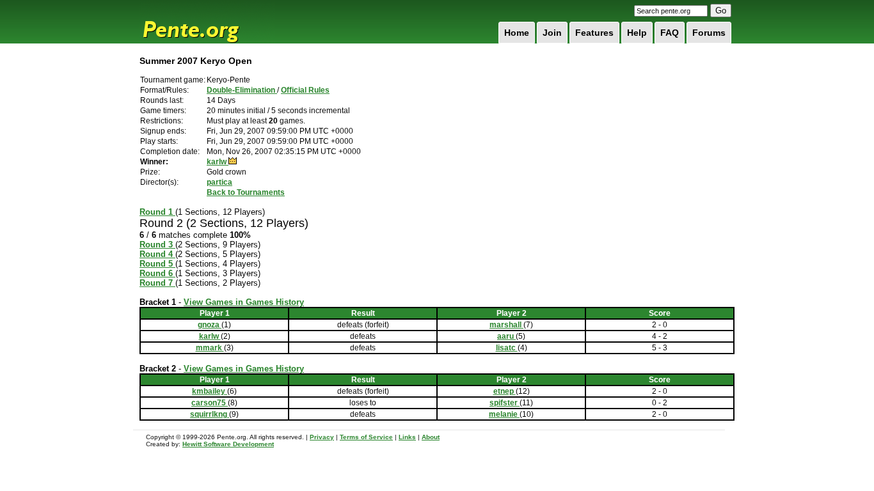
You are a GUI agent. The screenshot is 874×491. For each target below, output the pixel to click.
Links (407, 436)
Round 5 (157, 264)
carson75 (209, 402)
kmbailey (209, 391)
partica (219, 182)
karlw (217, 161)
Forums (709, 32)
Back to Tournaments (246, 192)
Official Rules (305, 90)
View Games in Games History (244, 302)
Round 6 (157, 273)
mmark (210, 347)
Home (516, 32)
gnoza (209, 324)
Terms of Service (366, 436)
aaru (506, 336)
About (431, 436)
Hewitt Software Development (228, 444)
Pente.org (207, 21)
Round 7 (157, 283)
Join (552, 32)
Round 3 (157, 244)
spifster (504, 402)
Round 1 (157, 212)
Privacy (322, 436)
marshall (506, 324)
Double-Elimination (242, 90)
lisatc (507, 347)
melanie (504, 414)
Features (594, 32)
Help (637, 32)
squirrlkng (209, 414)
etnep (504, 391)
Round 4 (157, 254)
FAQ (669, 32)
